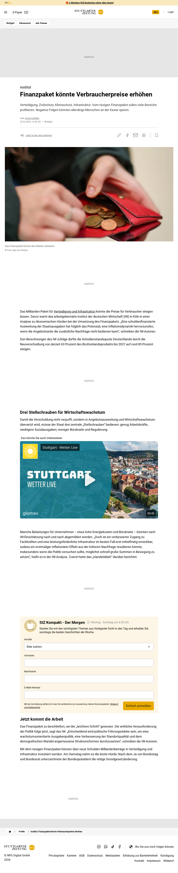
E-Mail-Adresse (32, 687)
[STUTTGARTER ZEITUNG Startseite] (89, 12)
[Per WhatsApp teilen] (143, 135)
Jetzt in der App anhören (39, 135)
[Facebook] (120, 846)
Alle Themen (41, 23)
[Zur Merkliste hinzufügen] (155, 135)
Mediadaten (113, 855)
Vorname (29, 655)
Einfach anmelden (138, 706)
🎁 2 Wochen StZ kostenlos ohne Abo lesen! (90, 2)
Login (171, 12)
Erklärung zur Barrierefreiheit (140, 855)
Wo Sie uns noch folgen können (154, 846)
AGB (81, 855)
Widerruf (168, 860)
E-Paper (17, 12)
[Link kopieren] (119, 135)
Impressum (154, 860)
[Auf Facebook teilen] (127, 135)
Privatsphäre (56, 855)
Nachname (30, 671)
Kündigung (167, 855)
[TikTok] (113, 846)
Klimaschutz (25, 23)
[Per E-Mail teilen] (135, 135)
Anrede (28, 639)
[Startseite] (10, 831)
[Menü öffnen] (5, 12)
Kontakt (139, 860)
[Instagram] (99, 846)
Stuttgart (10, 23)
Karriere (71, 855)
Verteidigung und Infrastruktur (75, 311)
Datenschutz (95, 855)
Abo (155, 12)
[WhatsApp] (106, 846)
